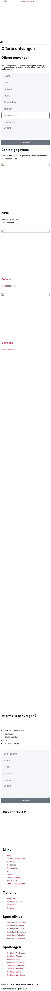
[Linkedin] (13, 840)
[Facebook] (6, 840)
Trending (9, 892)
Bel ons (6, 279)
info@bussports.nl (8, 349)
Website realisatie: (9, 988)
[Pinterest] (28, 840)
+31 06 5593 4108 (8, 286)
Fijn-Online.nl (22, 988)
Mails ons (7, 342)
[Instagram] (21, 840)
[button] (25, 44)
